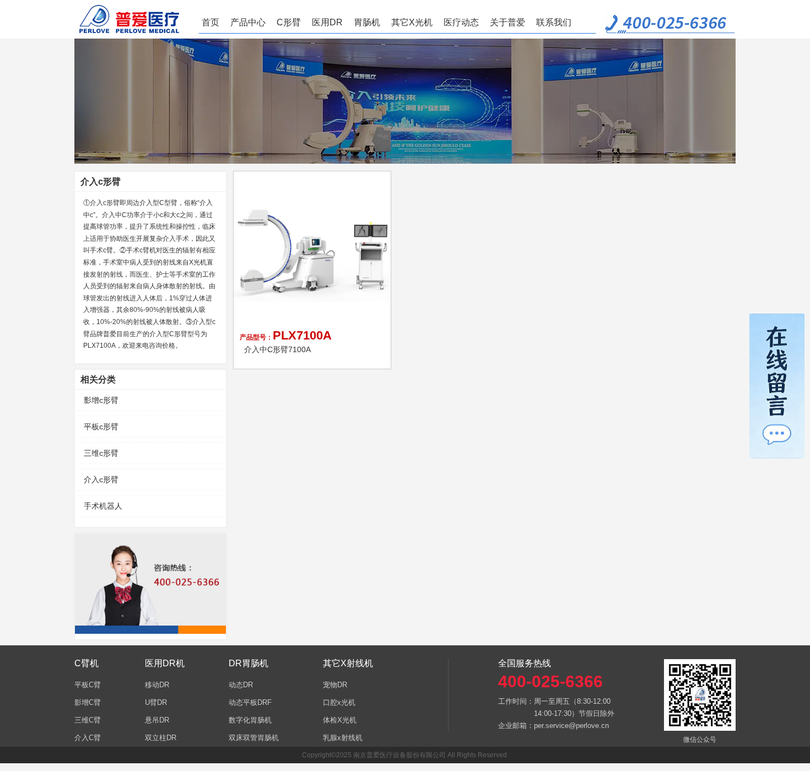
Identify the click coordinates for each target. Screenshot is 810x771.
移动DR (157, 685)
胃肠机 (367, 22)
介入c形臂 (101, 479)
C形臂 (289, 22)
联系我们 (553, 22)
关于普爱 (507, 22)
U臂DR (156, 702)
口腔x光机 (339, 702)
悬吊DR (157, 720)
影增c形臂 (101, 400)
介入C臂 (87, 738)
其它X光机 (412, 22)
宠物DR (335, 685)
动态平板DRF (250, 702)
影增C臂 (87, 702)
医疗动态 (461, 22)
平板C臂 (87, 685)
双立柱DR (160, 738)
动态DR (241, 685)
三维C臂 (87, 720)
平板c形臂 (101, 426)
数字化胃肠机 (250, 720)
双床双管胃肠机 (254, 738)
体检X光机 (340, 720)
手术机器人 (103, 506)
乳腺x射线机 (343, 738)
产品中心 (248, 22)
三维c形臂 (101, 453)
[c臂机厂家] (133, 19)
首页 (210, 22)
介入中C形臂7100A (277, 349)
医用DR (327, 22)
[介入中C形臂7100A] (313, 250)
